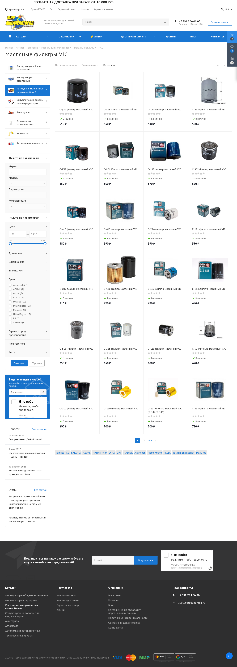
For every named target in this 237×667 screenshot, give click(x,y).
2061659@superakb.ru (191, 602)
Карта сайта (115, 627)
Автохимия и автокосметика (22, 630)
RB (67, 452)
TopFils (59, 452)
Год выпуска (16, 189)
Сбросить (37, 363)
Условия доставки (68, 600)
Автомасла (11, 625)
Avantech (140, 452)
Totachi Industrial (183, 452)
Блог (111, 605)
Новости (113, 600)
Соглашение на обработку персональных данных (124, 611)
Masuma (201, 452)
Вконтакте (229, 655)
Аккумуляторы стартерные (21, 600)
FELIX (167, 452)
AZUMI (87, 452)
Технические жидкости (19, 635)
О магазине (115, 587)
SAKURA (76, 452)
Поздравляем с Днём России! (25, 439)
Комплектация (17, 200)
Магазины (114, 595)
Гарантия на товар (68, 605)
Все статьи (40, 490)
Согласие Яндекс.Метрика (124, 622)
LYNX (112, 452)
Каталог (10, 587)
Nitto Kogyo (154, 452)
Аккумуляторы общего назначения (26, 595)
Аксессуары (12, 621)
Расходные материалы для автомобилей (21, 607)
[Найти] (165, 22)
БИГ (119, 452)
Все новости (39, 429)
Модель (13, 177)
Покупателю (65, 587)
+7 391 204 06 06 (189, 21)
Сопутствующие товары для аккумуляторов (22, 615)
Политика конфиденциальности (127, 618)
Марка (12, 166)
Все (150, 440)
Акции (61, 610)
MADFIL (128, 452)
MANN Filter (99, 452)
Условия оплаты (66, 595)
